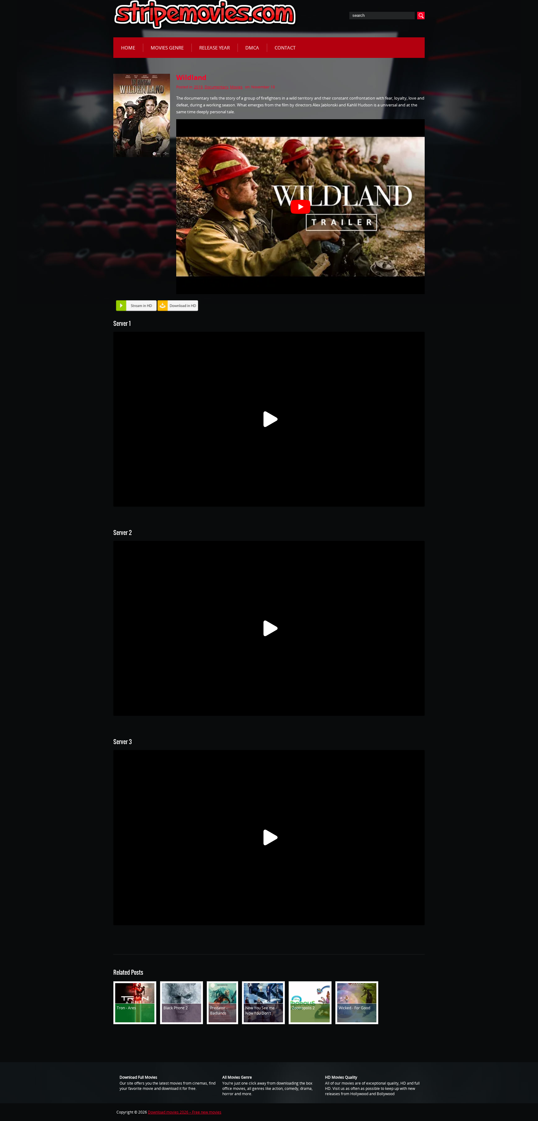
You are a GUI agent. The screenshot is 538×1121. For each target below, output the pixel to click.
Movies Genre (167, 48)
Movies (236, 87)
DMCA (252, 48)
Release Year (214, 48)
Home (128, 48)
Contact (285, 48)
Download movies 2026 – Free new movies (184, 1112)
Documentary (216, 87)
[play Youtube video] (300, 206)
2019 (198, 87)
